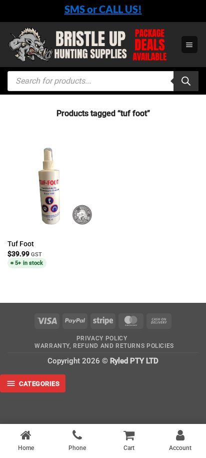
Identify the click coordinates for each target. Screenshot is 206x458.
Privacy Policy (102, 338)
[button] (190, 44)
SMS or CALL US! (103, 9)
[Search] (186, 81)
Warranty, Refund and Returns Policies (104, 345)
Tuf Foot (21, 244)
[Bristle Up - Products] (91, 45)
